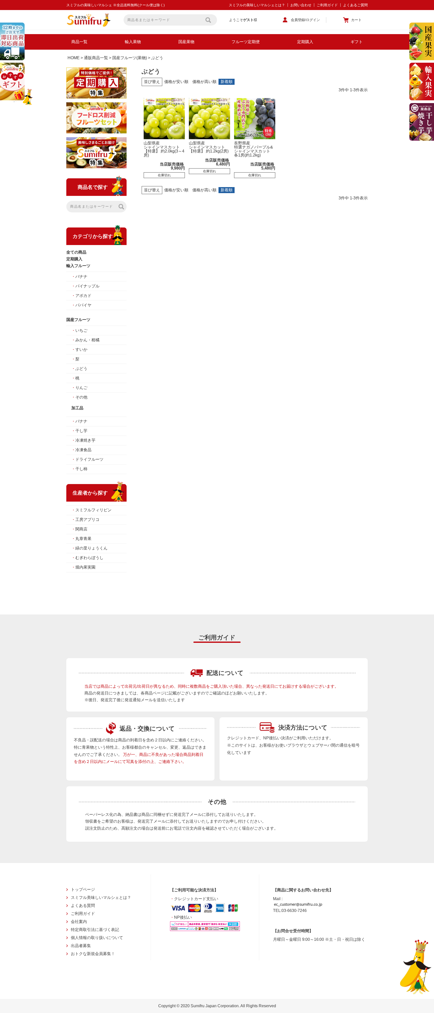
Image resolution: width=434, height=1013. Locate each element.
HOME (74, 58)
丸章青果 (81, 538)
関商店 (79, 529)
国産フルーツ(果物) (129, 58)
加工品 (77, 408)
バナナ (79, 276)
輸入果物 (133, 42)
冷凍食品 (81, 450)
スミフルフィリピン (91, 510)
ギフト (357, 42)
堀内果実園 (83, 567)
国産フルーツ (78, 320)
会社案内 (79, 921)
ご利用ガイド (327, 5)
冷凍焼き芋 (83, 440)
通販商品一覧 (96, 58)
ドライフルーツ (87, 459)
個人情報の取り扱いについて (97, 938)
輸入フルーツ (78, 266)
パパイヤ (81, 305)
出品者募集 (81, 946)
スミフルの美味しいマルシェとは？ (257, 5)
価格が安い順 (176, 82)
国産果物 (186, 42)
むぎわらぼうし (87, 558)
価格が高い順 (204, 82)
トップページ (83, 889)
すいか (79, 349)
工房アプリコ (85, 519)
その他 (79, 397)
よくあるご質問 (355, 5)
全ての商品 (76, 252)
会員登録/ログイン (305, 20)
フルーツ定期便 (246, 42)
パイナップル (85, 286)
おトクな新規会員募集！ (93, 954)
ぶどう (79, 368)
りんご (79, 387)
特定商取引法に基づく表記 (95, 929)
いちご (79, 330)
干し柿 (79, 469)
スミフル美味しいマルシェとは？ (101, 897)
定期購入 (305, 42)
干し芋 (79, 431)
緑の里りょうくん (89, 548)
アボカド (81, 295)
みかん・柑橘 (85, 340)
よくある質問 (83, 905)
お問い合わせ (300, 5)
